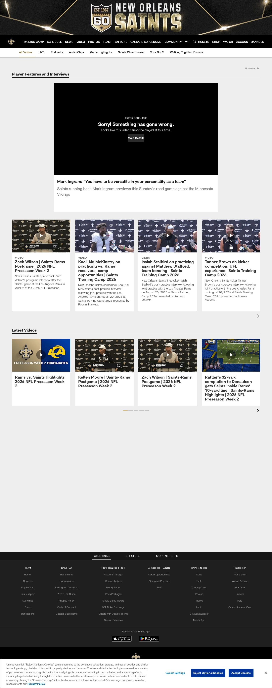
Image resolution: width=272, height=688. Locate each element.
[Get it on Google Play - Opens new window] (149, 641)
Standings (27, 600)
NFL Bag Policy (66, 600)
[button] (136, 138)
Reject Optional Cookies (208, 672)
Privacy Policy (36, 683)
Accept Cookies (241, 672)
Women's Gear (240, 581)
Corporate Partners (159, 581)
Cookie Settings (175, 672)
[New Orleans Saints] (136, 657)
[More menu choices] (186, 41)
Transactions (27, 613)
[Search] (194, 41)
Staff (159, 587)
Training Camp (199, 587)
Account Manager (113, 574)
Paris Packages (113, 594)
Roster (27, 574)
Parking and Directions (67, 587)
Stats (27, 607)
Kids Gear (240, 587)
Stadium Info (66, 574)
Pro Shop (240, 567)
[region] (136, 673)
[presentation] (258, 316)
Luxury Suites (113, 587)
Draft (199, 581)
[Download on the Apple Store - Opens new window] (122, 639)
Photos (199, 594)
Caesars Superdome (66, 613)
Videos (199, 600)
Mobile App (199, 620)
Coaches (27, 581)
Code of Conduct (66, 607)
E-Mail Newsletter (199, 613)
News (199, 574)
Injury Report (28, 594)
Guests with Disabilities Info (113, 613)
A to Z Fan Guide (66, 594)
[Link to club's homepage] (11, 41)
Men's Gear (240, 574)
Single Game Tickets (113, 600)
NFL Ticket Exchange (113, 607)
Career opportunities (159, 574)
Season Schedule (113, 620)
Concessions (66, 581)
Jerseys (240, 594)
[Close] (265, 673)
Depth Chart (27, 587)
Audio (199, 607)
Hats (239, 600)
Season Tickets (113, 581)
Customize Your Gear (239, 607)
